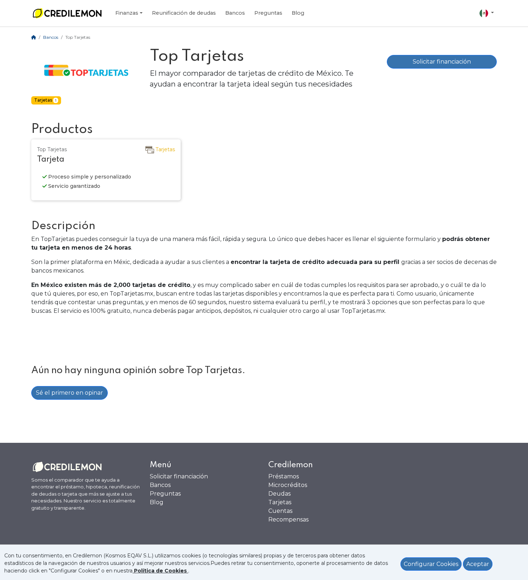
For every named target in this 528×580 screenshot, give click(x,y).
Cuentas (280, 510)
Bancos (235, 13)
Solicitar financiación (442, 61)
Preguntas (268, 13)
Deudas (279, 493)
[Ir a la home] (67, 13)
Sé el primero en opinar (69, 392)
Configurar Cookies (431, 564)
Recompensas (288, 519)
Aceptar (477, 564)
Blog (298, 13)
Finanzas (126, 13)
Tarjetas (279, 502)
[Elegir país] (487, 13)
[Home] (33, 37)
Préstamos (283, 476)
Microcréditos (287, 485)
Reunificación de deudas (184, 13)
